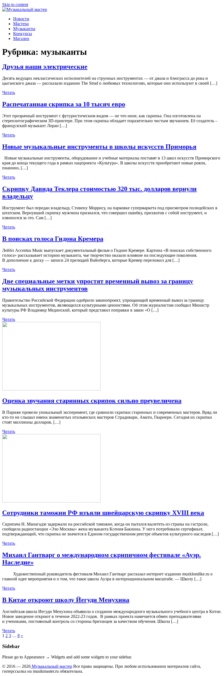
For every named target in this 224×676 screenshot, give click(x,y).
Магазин (21, 38)
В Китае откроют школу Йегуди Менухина (65, 599)
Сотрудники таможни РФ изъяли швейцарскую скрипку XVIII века (103, 512)
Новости (21, 18)
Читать (8, 92)
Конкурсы (22, 33)
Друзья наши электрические (44, 66)
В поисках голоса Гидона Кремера (52, 238)
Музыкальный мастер (51, 666)
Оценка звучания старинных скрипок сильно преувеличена (91, 400)
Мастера (21, 23)
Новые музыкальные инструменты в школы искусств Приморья (99, 146)
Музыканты (24, 28)
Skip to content (15, 4)
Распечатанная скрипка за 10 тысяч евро (63, 104)
